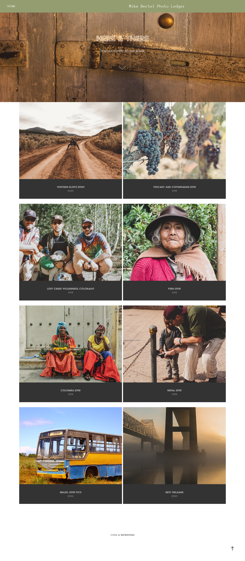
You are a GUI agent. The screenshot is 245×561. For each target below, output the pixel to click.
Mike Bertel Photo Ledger (157, 6)
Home (11, 6)
